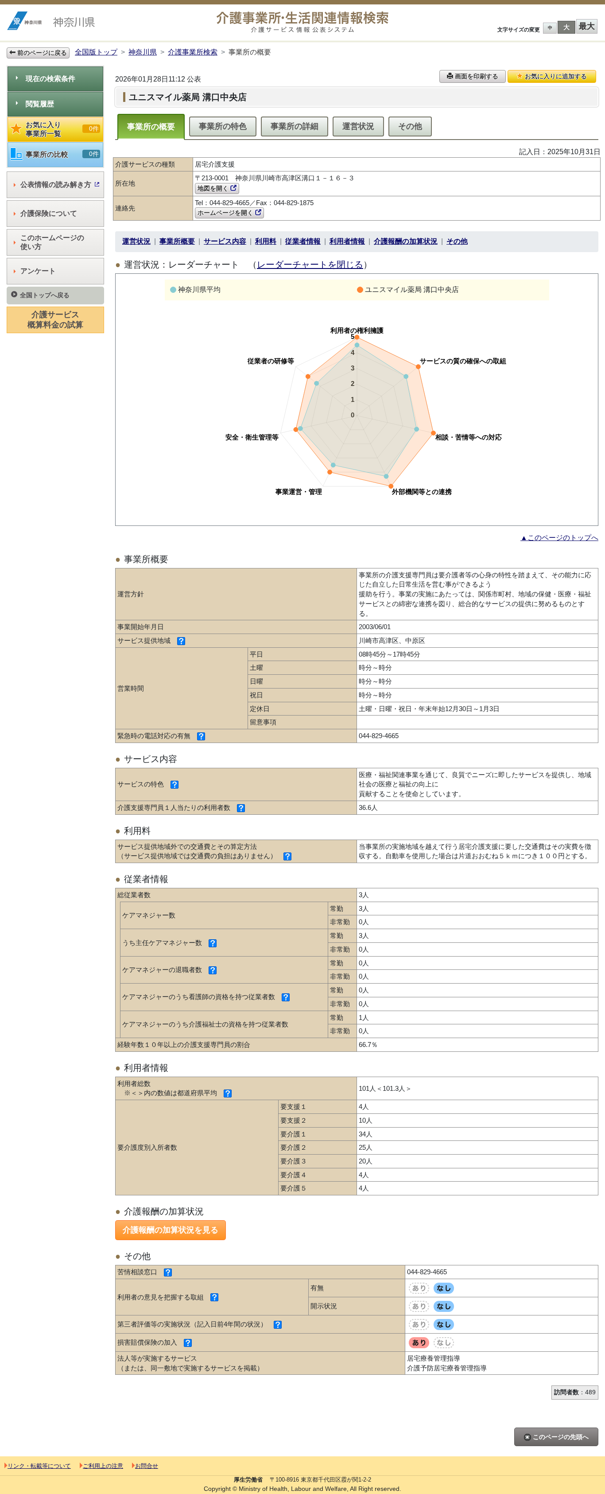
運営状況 (358, 126)
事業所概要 (177, 241)
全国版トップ (96, 52)
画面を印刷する (475, 76)
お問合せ (146, 1466)
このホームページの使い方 (52, 242)
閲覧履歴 (40, 104)
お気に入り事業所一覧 (62, 129)
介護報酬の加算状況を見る (170, 1230)
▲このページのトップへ (559, 537)
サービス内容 (225, 241)
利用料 (265, 241)
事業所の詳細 (294, 126)
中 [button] (550, 27)
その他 (410, 126)
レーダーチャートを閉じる (310, 264)
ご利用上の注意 (103, 1466)
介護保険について (48, 213)
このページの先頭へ (560, 1436)
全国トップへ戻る (45, 295)
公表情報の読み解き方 (55, 184)
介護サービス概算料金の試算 (55, 319)
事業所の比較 (62, 154)
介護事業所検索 (192, 52)
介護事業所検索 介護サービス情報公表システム (302, 22)
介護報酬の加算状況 (406, 241)
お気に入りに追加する (555, 76)
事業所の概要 (151, 126)
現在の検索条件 (50, 78)
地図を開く (214, 188)
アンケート (38, 271)
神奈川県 (142, 52)
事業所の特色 (223, 126)
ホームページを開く (226, 212)
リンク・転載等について (39, 1466)
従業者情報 (303, 241)
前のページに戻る (41, 52)
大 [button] (566, 27)
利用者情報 (347, 241)
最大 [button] (587, 26)
